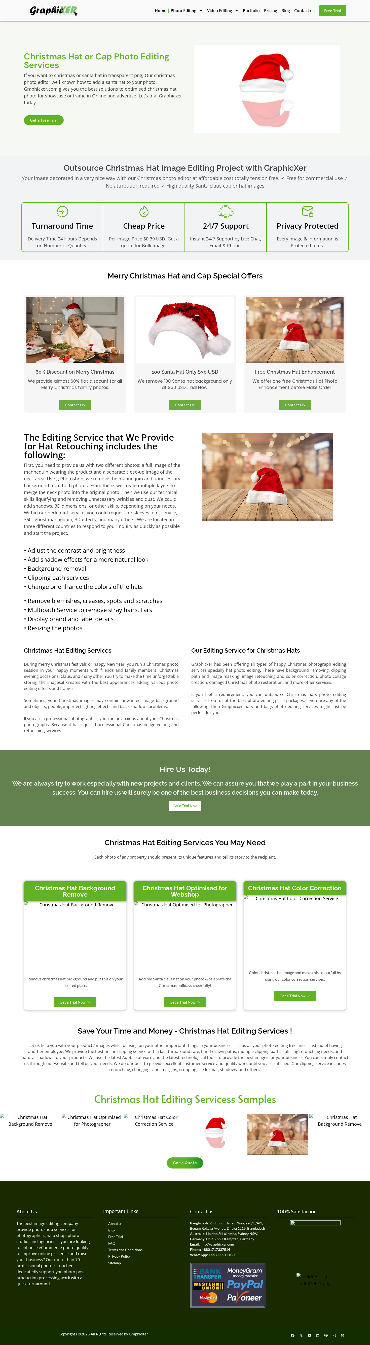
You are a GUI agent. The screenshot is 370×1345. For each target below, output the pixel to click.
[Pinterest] (325, 1335)
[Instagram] (334, 1335)
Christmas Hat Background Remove (75, 891)
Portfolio (251, 10)
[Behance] (342, 1335)
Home (160, 10)
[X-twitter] (301, 1335)
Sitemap (114, 1263)
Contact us (304, 10)
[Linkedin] (317, 1335)
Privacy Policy (119, 1256)
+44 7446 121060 (222, 1255)
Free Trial (115, 1236)
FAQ (111, 1243)
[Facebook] (292, 1335)
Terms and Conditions (125, 1250)
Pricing (270, 10)
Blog (285, 10)
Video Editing (219, 10)
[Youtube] (309, 1335)
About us (115, 1223)
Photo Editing (183, 10)
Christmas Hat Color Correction (295, 888)
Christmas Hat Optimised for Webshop (184, 891)
